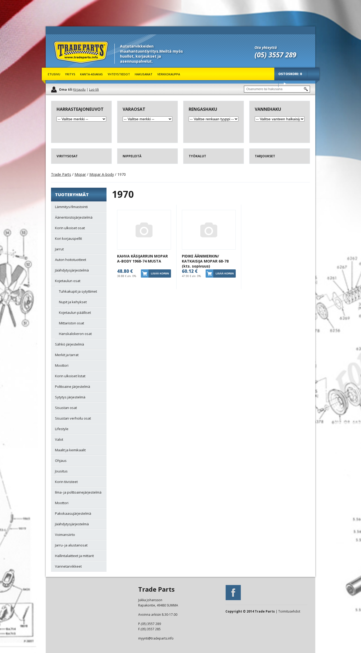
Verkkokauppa (168, 74)
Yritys (70, 74)
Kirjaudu (79, 89)
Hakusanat (143, 74)
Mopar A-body (101, 174)
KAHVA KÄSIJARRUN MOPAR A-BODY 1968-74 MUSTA (142, 259)
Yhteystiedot (119, 74)
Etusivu (54, 74)
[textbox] (277, 89)
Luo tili (94, 89)
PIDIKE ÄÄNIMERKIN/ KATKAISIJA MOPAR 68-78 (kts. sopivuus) (205, 261)
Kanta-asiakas (91, 74)
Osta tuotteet (284, 83)
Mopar (80, 174)
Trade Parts (64, 65)
